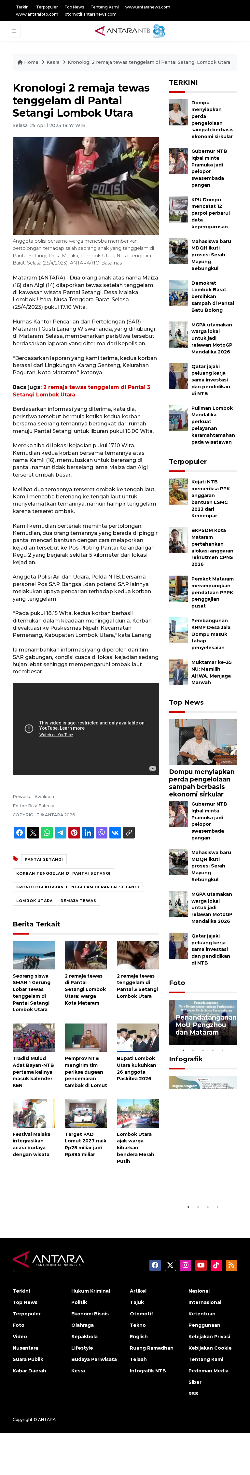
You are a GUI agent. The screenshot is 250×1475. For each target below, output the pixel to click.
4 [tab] (213, 1050)
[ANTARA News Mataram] (131, 30)
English (139, 1336)
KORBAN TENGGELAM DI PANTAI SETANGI (63, 873)
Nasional (199, 1291)
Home (31, 62)
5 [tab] (222, 1050)
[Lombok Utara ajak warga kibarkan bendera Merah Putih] (138, 1113)
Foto (177, 983)
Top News (74, 7)
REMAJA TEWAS (78, 900)
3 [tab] (203, 1050)
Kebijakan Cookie (210, 1348)
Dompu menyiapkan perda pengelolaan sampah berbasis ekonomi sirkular (202, 783)
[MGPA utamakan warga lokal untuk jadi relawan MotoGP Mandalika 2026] (178, 334)
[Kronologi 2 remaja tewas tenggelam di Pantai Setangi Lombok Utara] (203, 741)
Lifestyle (82, 1348)
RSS (193, 1393)
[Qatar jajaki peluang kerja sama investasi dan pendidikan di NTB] (178, 376)
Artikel (138, 1291)
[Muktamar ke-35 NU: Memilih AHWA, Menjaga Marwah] (178, 671)
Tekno (138, 1325)
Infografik (186, 1059)
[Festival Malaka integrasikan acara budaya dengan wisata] (34, 1113)
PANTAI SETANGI (44, 859)
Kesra (53, 62)
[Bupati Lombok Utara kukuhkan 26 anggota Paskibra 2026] (138, 1037)
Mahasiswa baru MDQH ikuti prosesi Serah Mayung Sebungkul (211, 254)
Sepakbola (84, 1336)
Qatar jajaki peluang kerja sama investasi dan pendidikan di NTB (210, 380)
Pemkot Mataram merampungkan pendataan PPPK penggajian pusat (212, 592)
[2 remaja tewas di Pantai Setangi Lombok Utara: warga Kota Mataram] (86, 955)
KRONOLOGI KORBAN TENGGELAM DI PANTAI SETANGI (77, 887)
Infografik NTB (148, 1371)
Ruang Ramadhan (152, 1348)
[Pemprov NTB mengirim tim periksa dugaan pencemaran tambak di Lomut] (86, 1037)
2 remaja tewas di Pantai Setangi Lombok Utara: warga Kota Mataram (85, 989)
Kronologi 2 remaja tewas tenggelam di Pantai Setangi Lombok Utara (149, 62)
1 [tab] (183, 1050)
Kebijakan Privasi (209, 1336)
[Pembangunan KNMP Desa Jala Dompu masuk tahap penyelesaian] (178, 630)
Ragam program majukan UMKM (201, 1184)
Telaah (138, 1359)
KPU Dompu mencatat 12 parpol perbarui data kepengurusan (210, 213)
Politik (79, 1302)
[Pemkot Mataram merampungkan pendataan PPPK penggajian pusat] (178, 588)
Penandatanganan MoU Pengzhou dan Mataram (206, 1024)
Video (20, 1336)
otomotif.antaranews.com (91, 14)
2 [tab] (193, 1050)
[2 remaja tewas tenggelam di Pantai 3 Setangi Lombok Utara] (138, 955)
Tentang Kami (104, 7)
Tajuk (137, 1302)
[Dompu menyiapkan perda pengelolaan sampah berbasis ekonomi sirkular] (178, 112)
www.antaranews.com (147, 7)
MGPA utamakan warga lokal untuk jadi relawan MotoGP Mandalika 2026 (211, 338)
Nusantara (25, 1348)
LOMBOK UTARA (34, 900)
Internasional (204, 1302)
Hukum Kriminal (90, 1291)
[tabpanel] (203, 1022)
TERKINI (183, 82)
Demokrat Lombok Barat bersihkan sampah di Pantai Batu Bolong (212, 296)
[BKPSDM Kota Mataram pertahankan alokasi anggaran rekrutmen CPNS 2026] (178, 540)
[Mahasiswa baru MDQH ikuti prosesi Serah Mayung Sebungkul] (178, 251)
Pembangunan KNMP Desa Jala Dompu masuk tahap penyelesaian (210, 634)
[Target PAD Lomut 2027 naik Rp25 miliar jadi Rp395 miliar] (86, 1113)
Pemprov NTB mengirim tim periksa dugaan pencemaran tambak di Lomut (86, 1071)
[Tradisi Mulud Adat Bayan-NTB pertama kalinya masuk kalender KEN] (34, 1037)
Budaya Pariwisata (94, 1359)
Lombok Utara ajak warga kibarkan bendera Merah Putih (135, 1147)
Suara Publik (28, 1359)
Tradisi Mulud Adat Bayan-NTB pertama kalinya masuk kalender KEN (33, 1071)
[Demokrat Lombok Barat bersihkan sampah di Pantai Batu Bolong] (178, 292)
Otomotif (141, 1314)
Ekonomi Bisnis (90, 1314)
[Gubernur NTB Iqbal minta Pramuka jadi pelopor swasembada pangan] (178, 160)
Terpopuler (47, 7)
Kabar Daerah (29, 1371)
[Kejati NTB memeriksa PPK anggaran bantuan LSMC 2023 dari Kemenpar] (178, 491)
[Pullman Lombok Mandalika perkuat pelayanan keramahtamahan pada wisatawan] (178, 417)
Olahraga (82, 1325)
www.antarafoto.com (37, 14)
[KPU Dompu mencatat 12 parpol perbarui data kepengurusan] (178, 209)
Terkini (23, 7)
